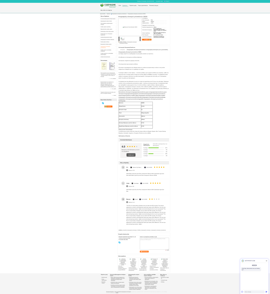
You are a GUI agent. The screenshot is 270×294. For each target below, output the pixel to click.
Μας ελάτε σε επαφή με (106, 10)
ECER (117, 292)
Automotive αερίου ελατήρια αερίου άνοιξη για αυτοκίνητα (117, 283)
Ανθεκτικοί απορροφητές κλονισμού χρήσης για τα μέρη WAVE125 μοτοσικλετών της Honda (122, 269)
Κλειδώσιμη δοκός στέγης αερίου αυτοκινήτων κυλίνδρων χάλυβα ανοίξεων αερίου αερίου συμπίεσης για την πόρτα (135, 284)
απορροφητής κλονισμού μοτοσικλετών (119, 13)
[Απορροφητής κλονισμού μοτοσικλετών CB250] (130, 27)
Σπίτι (120, 5)
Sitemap (162, 281)
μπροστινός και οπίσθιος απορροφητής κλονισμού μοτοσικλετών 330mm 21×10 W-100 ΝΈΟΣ (154, 269)
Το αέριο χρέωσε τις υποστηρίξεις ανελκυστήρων (107, 54)
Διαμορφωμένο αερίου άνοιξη (106, 21)
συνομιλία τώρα (159, 1)
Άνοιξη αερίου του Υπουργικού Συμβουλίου (106, 34)
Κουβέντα (146, 39)
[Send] (266, 291)
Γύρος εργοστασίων (143, 5)
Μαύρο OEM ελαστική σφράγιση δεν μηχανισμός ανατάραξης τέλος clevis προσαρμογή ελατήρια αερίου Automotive (118, 279)
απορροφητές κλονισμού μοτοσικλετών (158, 230)
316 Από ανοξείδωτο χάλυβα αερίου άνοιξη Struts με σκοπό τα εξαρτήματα (151, 278)
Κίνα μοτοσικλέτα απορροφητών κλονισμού (123, 291)
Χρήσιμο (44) (131, 186)
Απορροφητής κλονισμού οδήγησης (107, 39)
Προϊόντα (124, 5)
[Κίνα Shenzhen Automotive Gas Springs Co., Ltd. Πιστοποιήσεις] (104, 65)
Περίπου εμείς (133, 5)
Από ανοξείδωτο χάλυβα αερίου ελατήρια (106, 24)
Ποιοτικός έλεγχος (153, 5)
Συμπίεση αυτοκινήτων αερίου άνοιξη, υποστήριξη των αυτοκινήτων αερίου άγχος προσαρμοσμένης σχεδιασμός (118, 286)
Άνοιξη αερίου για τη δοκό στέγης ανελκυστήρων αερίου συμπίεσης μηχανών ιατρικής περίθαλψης (135, 288)
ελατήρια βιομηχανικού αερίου (106, 37)
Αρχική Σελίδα (102, 13)
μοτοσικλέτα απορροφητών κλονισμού (129, 230)
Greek (167, 1)
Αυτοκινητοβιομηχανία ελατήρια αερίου (108, 18)
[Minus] (266, 261)
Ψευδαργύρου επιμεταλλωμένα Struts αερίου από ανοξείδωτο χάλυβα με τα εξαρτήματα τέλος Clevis (151, 288)
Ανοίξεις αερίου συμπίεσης (106, 26)
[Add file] (242, 291)
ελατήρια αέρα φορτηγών (105, 56)
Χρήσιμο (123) (132, 170)
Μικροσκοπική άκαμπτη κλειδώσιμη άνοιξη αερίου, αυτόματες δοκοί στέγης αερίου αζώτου (135, 279)
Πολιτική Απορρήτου (110, 291)
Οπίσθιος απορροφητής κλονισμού (144, 230)
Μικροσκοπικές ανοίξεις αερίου (106, 29)
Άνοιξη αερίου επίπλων (105, 41)
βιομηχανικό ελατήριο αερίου (106, 44)
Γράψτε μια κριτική (131, 155)
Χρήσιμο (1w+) (132, 202)
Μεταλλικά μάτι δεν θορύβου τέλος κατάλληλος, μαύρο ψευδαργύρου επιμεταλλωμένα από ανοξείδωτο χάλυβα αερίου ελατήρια (151, 283)
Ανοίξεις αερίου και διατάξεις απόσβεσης (106, 51)
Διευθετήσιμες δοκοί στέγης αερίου (107, 31)
